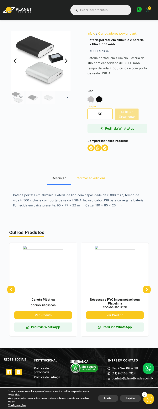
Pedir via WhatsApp (119, 128)
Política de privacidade (41, 370)
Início (91, 33)
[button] (90, 147)
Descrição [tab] (59, 178)
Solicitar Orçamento (127, 114)
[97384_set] (41, 61)
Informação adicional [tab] (91, 178)
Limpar (91, 106)
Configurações (17, 405)
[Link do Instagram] (18, 372)
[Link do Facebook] (9, 372)
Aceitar (108, 398)
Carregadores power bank (117, 33)
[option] (90, 99)
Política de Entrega (47, 377)
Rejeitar (130, 398)
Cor (90, 91)
